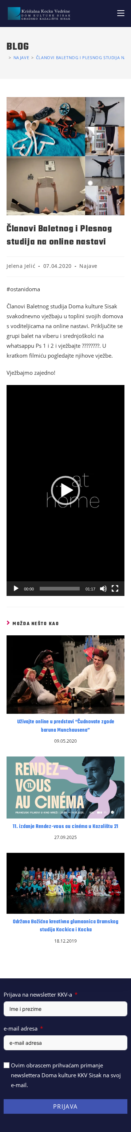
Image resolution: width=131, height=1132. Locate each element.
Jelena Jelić (21, 265)
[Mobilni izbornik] (120, 13)
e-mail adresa (20, 1028)
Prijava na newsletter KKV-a (38, 994)
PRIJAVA (65, 1106)
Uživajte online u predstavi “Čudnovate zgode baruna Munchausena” (65, 726)
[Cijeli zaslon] (115, 588)
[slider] (60, 588)
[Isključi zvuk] (103, 588)
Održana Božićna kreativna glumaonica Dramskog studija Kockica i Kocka (65, 926)
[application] (65, 490)
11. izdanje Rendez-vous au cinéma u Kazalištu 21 (65, 827)
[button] (65, 490)
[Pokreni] (16, 588)
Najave (88, 265)
